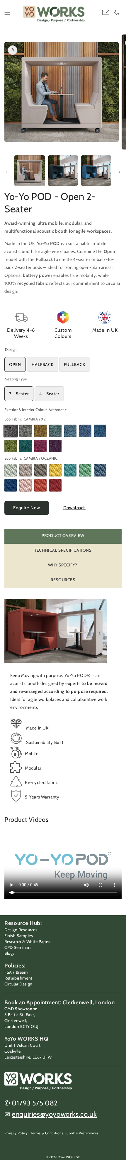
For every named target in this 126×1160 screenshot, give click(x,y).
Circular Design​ (18, 984)
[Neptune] (100, 470)
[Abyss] (55, 485)
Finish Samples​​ (18, 935)
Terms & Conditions (47, 1133)
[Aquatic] (40, 485)
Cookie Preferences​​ (82, 1133)
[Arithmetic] (10, 431)
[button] (7, 12)
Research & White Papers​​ (28, 941)
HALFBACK (43, 364)
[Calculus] (100, 431)
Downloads (74, 507)
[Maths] (85, 431)
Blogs (9, 953)
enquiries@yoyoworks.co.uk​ (54, 1114)
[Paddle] (10, 470)
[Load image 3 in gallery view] (96, 170)
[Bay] (40, 470)
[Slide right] (119, 171)
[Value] (70, 431)
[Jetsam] (70, 470)
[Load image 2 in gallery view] (63, 170)
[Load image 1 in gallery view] (29, 170)
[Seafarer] (25, 485)
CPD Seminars (17, 947)
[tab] (63, 536)
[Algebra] (10, 446)
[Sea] (85, 470)
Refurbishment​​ (18, 978)
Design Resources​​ (21, 929)
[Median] (55, 446)
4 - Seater (49, 393)
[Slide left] (6, 171)
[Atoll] (10, 485)
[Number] (25, 431)
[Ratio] (25, 446)
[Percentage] (40, 431)
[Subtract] (40, 446)
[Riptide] (25, 470)
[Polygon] (55, 431)
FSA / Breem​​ (16, 972)
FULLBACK (74, 364)
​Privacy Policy (16, 1133)
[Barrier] (55, 470)
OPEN (15, 364)
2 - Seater (19, 393)
